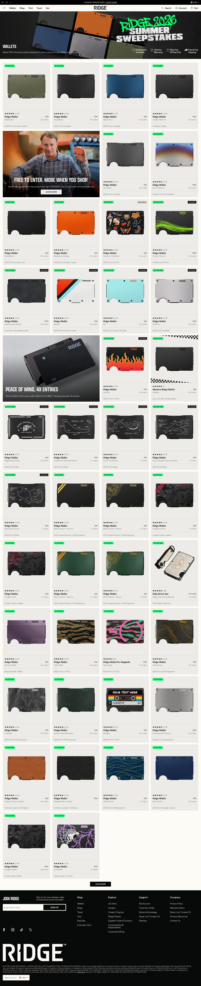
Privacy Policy (176, 903)
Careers (112, 907)
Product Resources (179, 916)
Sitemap (143, 920)
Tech (79, 916)
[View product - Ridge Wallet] (26, 96)
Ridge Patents (114, 916)
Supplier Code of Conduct (120, 920)
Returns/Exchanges (148, 912)
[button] (166, 8)
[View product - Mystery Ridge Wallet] (174, 368)
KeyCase (81, 920)
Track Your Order (146, 907)
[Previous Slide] (3, 2)
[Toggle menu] (4, 8)
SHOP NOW (110, 2)
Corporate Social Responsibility (115, 926)
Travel (80, 912)
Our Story (112, 903)
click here (81, 972)
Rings (79, 907)
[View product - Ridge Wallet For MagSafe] (125, 641)
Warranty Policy (177, 907)
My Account (144, 903)
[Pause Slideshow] (10, 2)
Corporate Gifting (116, 931)
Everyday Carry (84, 924)
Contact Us (175, 920)
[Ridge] (100, 8)
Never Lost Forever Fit (149, 916)
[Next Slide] (6, 2)
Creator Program (116, 912)
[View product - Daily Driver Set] (174, 573)
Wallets (80, 903)
